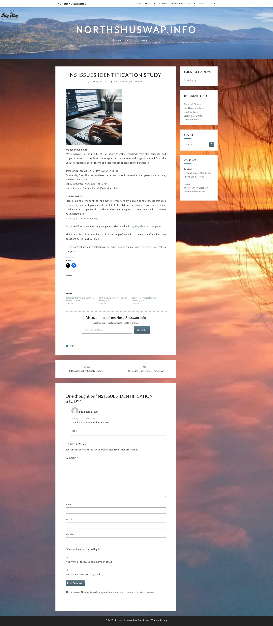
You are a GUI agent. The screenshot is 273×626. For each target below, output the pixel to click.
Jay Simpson (120, 81)
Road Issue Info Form (194, 108)
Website (70, 534)
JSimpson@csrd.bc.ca (200, 172)
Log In (212, 3)
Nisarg (163, 620)
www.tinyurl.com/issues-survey (82, 218)
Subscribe (141, 329)
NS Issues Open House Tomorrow (80, 298)
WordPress (143, 620)
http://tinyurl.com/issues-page (144, 226)
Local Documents (192, 119)
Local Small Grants (193, 115)
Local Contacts (191, 111)
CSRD (72, 346)
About (190, 3)
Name (70, 504)
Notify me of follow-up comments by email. (89, 561)
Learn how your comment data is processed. (131, 592)
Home (138, 3)
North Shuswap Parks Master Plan (113, 298)
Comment (72, 457)
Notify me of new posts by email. (83, 574)
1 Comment (137, 81)
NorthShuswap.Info (72, 3)
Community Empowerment (171, 3)
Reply (74, 430)
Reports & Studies (192, 104)
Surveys (149, 3)
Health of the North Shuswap (144, 298)
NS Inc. (203, 3)
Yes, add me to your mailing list (84, 549)
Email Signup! (190, 80)
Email (69, 519)
